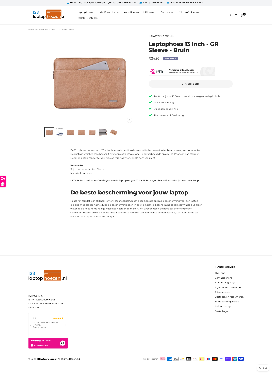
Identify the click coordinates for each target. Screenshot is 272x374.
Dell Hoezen (167, 12)
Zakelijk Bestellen (88, 18)
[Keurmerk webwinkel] (182, 71)
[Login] (236, 15)
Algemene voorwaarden (228, 287)
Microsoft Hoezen (189, 12)
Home (31, 29)
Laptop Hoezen (86, 12)
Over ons (220, 273)
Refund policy (223, 306)
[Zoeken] (230, 15)
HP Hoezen (149, 12)
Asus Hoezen (131, 12)
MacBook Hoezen (110, 12)
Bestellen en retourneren (229, 296)
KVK (30, 295)
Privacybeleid (222, 292)
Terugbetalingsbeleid (227, 301)
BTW (31, 299)
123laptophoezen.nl (161, 36)
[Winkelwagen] (242, 15)
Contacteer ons (223, 277)
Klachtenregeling (225, 282)
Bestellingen (222, 311)
